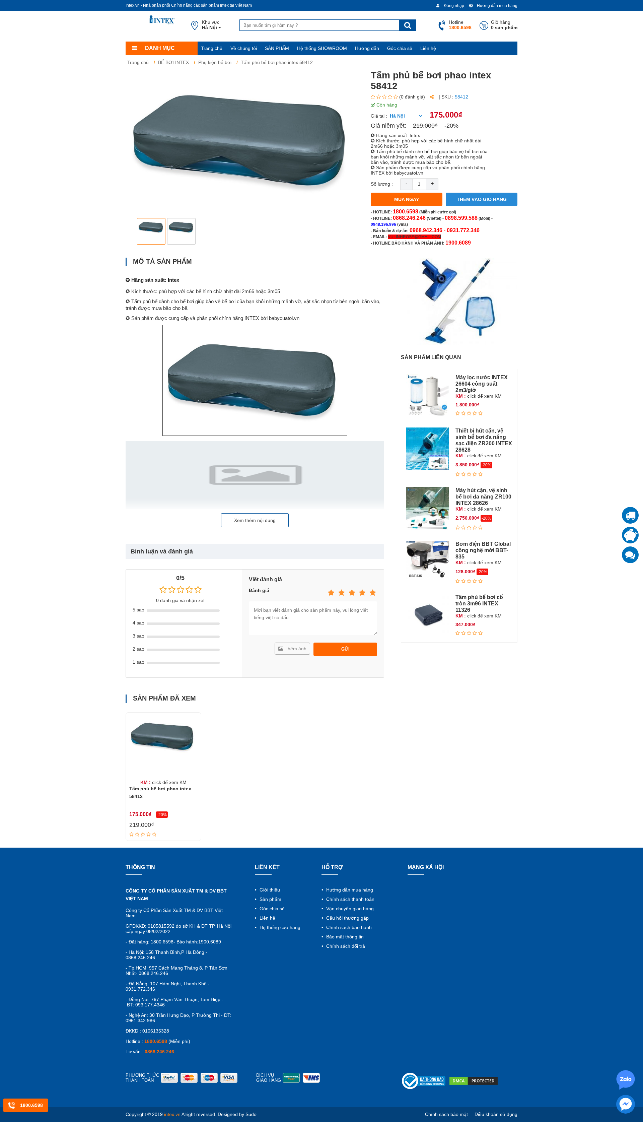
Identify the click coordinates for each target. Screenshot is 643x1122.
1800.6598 (405, 211)
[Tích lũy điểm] (630, 535)
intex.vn (172, 1114)
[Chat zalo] (630, 554)
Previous (136, 231)
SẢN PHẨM (277, 48)
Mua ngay (406, 199)
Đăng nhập (453, 5)
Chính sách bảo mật (446, 1114)
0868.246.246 (409, 218)
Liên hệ (428, 48)
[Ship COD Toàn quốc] (630, 515)
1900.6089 (458, 243)
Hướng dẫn (367, 48)
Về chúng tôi (243, 48)
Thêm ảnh (294, 648)
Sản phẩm (269, 899)
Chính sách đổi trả (345, 946)
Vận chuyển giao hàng (349, 908)
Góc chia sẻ (399, 48)
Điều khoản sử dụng (496, 1114)
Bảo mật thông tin (344, 936)
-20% (451, 125)
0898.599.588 (461, 218)
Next (350, 231)
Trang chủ (211, 48)
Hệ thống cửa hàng (279, 927)
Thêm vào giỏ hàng (482, 199)
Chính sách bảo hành (348, 927)
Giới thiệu (269, 890)
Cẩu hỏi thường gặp (347, 918)
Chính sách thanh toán (349, 899)
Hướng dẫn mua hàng (496, 5)
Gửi (345, 649)
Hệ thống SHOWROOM (322, 48)
